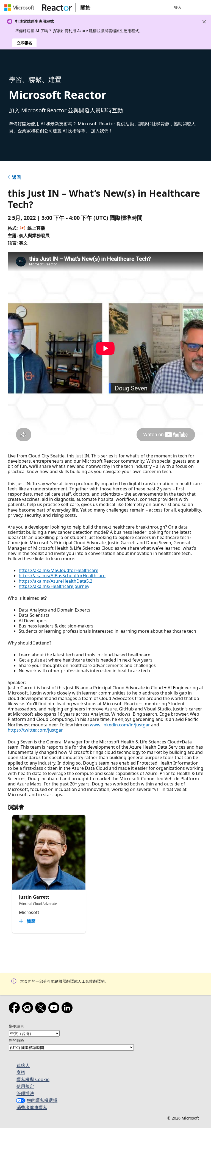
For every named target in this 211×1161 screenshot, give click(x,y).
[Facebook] (15, 1008)
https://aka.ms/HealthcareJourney (54, 586)
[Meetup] (28, 1008)
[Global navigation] (192, 7)
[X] (41, 1008)
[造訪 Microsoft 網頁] (20, 7)
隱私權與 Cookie (32, 1079)
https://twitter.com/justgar (35, 730)
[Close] (204, 21)
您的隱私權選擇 (42, 1100)
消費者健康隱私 (31, 1107)
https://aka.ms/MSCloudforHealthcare (58, 570)
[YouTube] (55, 1008)
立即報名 (24, 42)
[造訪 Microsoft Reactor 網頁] (57, 7)
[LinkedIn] (68, 1008)
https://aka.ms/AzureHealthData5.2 (55, 581)
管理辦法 (25, 1093)
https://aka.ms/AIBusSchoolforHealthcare (62, 576)
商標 (20, 1072)
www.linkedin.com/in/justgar (120, 725)
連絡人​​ (23, 1065)
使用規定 (25, 1086)
